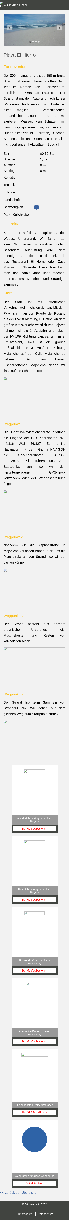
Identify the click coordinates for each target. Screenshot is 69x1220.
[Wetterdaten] (35, 1154)
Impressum (25, 1214)
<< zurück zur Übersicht (18, 1192)
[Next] (59, 27)
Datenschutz (45, 1214)
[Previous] (9, 27)
